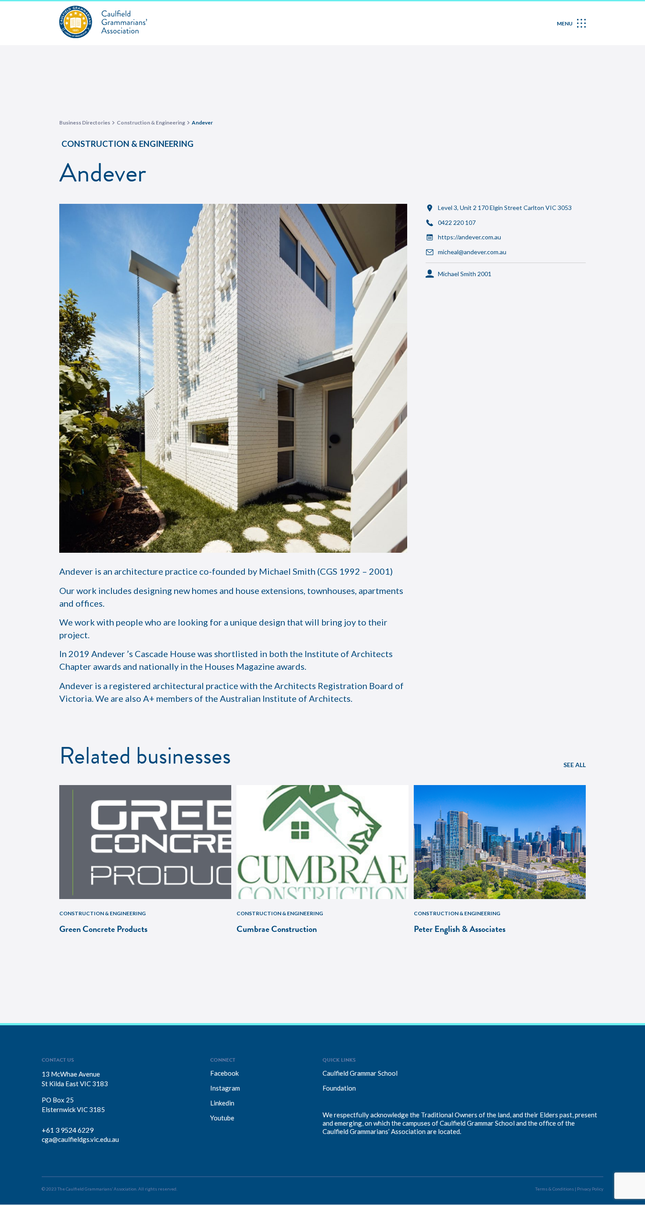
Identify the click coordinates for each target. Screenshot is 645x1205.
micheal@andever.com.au (472, 252)
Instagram (225, 1088)
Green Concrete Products (103, 928)
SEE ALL (574, 764)
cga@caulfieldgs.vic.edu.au (80, 1139)
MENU (565, 23)
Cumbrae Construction (276, 928)
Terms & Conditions (554, 1188)
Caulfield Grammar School (360, 1073)
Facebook (224, 1073)
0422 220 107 (457, 223)
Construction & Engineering (127, 144)
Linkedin (222, 1103)
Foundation (339, 1088)
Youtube (222, 1118)
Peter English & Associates (459, 928)
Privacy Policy (590, 1188)
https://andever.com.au (469, 237)
